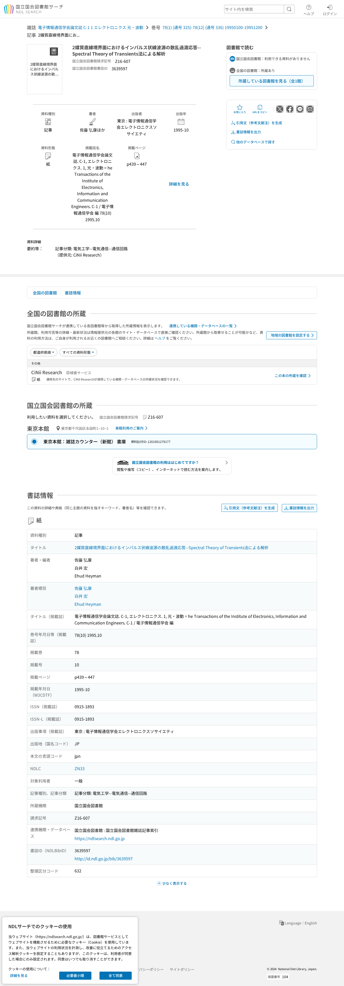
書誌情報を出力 (248, 131)
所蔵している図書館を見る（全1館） (271, 81)
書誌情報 (73, 293)
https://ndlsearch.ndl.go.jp (100, 838)
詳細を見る (179, 184)
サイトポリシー (182, 969)
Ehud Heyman (88, 604)
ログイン (330, 13)
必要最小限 (75, 975)
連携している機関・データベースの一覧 (201, 325)
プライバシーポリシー (146, 969)
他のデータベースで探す (255, 141)
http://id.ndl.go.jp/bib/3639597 (104, 858)
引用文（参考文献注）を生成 (259, 122)
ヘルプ (308, 13)
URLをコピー (259, 112)
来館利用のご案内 (129, 428)
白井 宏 (81, 596)
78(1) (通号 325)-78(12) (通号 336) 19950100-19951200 (212, 27)
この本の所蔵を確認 (290, 375)
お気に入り (239, 112)
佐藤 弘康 (83, 588)
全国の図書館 (45, 293)
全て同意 (116, 975)
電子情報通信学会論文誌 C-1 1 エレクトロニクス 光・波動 (90, 27)
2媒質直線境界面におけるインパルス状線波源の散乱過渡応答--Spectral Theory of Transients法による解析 (171, 547)
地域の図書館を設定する (290, 335)
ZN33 (80, 768)
